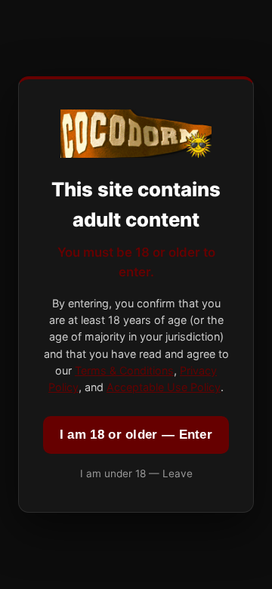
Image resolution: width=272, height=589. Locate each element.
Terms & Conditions (124, 370)
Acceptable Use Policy (164, 387)
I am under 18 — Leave (136, 473)
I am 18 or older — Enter (136, 434)
